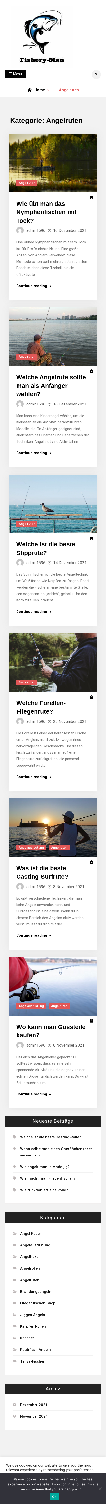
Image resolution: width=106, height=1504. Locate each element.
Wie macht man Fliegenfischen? (48, 1178)
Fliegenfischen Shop (37, 1303)
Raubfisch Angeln (35, 1349)
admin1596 (35, 230)
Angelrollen (30, 1268)
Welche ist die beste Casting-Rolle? (50, 1137)
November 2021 (34, 1416)
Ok (54, 1497)
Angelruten (27, 183)
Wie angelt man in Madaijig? (45, 1167)
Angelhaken (30, 1256)
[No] (99, 1488)
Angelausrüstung (31, 847)
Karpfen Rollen (33, 1326)
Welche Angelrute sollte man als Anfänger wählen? (51, 386)
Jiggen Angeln (32, 1315)
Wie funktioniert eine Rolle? (44, 1190)
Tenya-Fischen (32, 1361)
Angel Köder (30, 1233)
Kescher (27, 1338)
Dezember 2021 (34, 1405)
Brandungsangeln (35, 1291)
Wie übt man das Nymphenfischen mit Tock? (46, 212)
